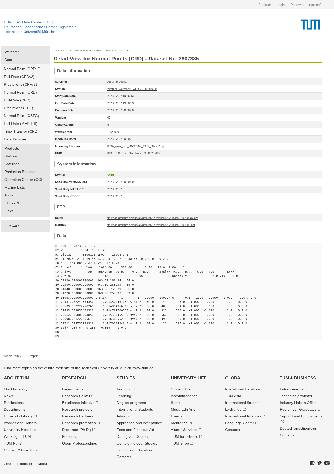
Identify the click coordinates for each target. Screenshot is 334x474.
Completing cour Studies (137, 443)
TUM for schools (184, 436)
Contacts (124, 457)
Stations (11, 156)
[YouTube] (327, 463)
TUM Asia (233, 396)
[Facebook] (312, 463)
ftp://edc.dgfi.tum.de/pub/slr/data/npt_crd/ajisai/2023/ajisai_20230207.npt (152, 217)
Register (264, 5)
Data (8, 60)
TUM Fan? (13, 443)
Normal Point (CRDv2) (22, 69)
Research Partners (77, 416)
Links (8, 211)
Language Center (239, 423)
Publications (14, 403)
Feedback (24, 464)
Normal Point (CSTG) (21, 116)
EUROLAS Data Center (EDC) (28, 22)
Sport (175, 403)
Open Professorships (79, 443)
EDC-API (11, 203)
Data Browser (15, 139)
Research (74, 378)
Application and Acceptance (139, 423)
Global (234, 378)
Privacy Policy (11, 356)
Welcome (12, 52)
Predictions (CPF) (18, 108)
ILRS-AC (11, 226)
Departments (14, 409)
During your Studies (133, 436)
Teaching (124, 389)
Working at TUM (17, 436)
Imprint (34, 356)
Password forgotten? (305, 5)
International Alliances (243, 416)
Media (42, 464)
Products (11, 148)
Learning (124, 396)
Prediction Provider (20, 172)
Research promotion (79, 423)
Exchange (233, 409)
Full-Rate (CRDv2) (19, 77)
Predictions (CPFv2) (20, 84)
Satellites (11, 164)
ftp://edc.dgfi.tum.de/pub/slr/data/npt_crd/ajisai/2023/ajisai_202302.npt (151, 224)
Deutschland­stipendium (299, 428)
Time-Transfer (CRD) (21, 131)
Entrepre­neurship (294, 389)
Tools (8, 195)
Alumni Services (184, 430)
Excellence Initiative (78, 403)
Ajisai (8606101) (117, 81)
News (8, 396)
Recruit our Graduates (298, 409)
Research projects (77, 409)
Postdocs (69, 436)
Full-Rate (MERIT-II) (20, 123)
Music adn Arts (183, 409)
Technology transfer (296, 396)
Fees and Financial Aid (135, 430)
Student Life (181, 389)
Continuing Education (134, 450)
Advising (123, 416)
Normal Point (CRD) (20, 92)
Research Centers (77, 396)
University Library (18, 416)
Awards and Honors (20, 423)
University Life (189, 378)
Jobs (7, 464)
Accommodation (184, 396)
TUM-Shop (180, 443)
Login (281, 5)
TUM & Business (298, 378)
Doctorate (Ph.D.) (76, 430)
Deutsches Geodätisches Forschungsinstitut (40, 27)
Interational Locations (243, 389)
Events (176, 416)
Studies (126, 378)
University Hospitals (20, 430)
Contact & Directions (21, 450)
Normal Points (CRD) (88, 50)
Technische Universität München (30, 31)
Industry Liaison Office (298, 403)
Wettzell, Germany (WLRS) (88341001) (132, 88)
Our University (15, 389)
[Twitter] (319, 463)
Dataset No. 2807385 (117, 50)
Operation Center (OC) (23, 179)
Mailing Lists (14, 187)
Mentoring (179, 423)
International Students (135, 409)
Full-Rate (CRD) (17, 100)
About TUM (16, 378)
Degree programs (131, 403)
